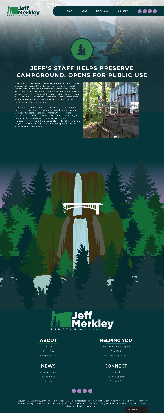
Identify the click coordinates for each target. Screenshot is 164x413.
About (69, 11)
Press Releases (48, 372)
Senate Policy (34, 401)
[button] (132, 11)
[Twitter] (155, 11)
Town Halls (115, 372)
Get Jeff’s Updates (116, 377)
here (95, 406)
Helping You (102, 11)
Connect (123, 11)
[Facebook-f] (140, 11)
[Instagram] (145, 11)
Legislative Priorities (48, 351)
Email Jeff (116, 351)
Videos (48, 381)
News (84, 11)
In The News (48, 377)
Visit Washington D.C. (115, 355)
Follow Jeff (115, 381)
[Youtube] (150, 11)
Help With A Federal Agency (116, 347)
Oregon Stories (48, 355)
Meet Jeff (48, 347)
